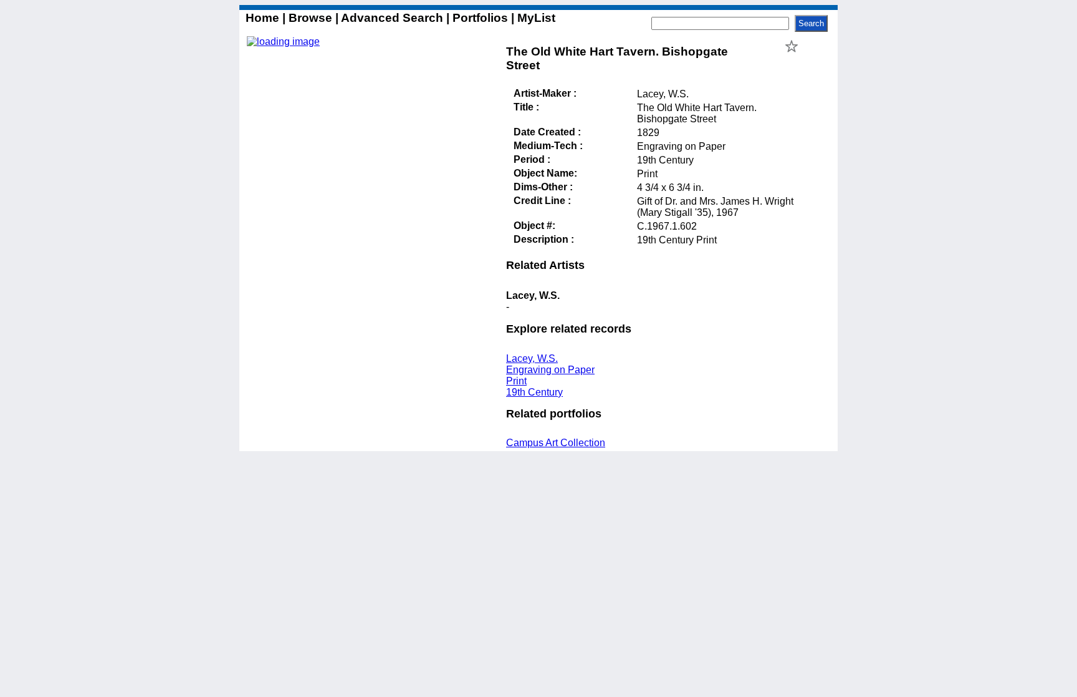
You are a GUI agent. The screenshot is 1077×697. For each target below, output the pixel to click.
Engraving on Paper (550, 369)
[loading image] (283, 41)
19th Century (534, 392)
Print (516, 381)
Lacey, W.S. (532, 358)
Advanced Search (392, 17)
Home (264, 17)
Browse (310, 17)
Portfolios (480, 17)
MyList (534, 17)
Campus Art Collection (555, 442)
